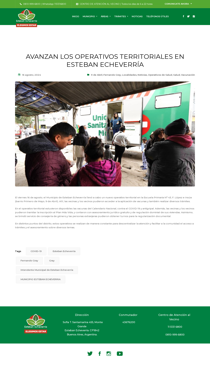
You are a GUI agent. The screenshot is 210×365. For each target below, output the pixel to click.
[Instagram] (194, 16)
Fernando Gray (112, 74)
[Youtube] (120, 353)
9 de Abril (96, 74)
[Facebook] (183, 16)
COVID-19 (36, 251)
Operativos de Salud (160, 74)
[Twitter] (188, 16)
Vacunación (188, 74)
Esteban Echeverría (64, 251)
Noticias (142, 74)
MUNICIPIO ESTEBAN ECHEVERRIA (41, 279)
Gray (52, 260)
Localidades (129, 74)
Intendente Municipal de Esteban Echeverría (47, 269)
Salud (176, 74)
